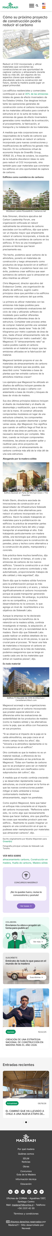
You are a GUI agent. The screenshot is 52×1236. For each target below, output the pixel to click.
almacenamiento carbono (16, 859)
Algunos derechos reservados (26, 1221)
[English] (44, 3)
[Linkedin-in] (10, 1192)
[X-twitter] (17, 1192)
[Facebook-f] (23, 1192)
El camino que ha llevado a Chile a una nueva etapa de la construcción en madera (25, 1114)
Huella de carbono (21, 862)
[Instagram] (29, 1192)
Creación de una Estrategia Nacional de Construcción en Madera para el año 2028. (24, 1042)
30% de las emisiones (36, 93)
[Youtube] (35, 1192)
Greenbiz (7, 841)
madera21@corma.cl (22, 1205)
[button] (31, 5)
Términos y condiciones (26, 1213)
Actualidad (12, 1103)
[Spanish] (44, 7)
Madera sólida (40, 862)
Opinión (10, 1032)
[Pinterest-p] (42, 1192)
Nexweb (26, 1228)
